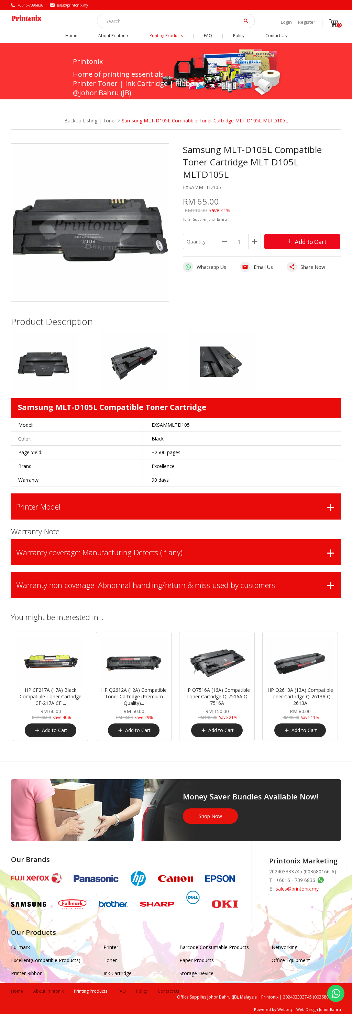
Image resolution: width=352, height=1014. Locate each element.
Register (306, 22)
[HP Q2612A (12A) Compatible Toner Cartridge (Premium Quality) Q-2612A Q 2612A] (134, 661)
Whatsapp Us (211, 267)
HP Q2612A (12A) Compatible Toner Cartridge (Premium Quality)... (134, 696)
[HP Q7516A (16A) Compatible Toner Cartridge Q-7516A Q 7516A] (217, 661)
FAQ (208, 36)
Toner (109, 120)
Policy (238, 36)
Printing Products (166, 36)
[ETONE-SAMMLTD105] (44, 389)
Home (71, 36)
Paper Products (196, 960)
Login (286, 22)
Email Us (257, 267)
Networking (284, 947)
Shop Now (210, 816)
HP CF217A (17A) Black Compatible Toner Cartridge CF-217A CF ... (50, 696)
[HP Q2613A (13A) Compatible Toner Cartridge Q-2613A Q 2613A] (300, 661)
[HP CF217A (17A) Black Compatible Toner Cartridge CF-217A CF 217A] (50, 661)
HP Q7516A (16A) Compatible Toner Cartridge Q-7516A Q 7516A (217, 696)
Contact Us (276, 36)
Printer (110, 947)
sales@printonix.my (72, 5)
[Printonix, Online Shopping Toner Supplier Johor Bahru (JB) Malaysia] (26, 18)
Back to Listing (80, 120)
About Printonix (113, 36)
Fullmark (20, 947)
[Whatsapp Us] (335, 993)
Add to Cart (306, 242)
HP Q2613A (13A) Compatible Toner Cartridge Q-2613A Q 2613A (300, 696)
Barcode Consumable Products (214, 947)
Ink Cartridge (117, 973)
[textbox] (171, 21)
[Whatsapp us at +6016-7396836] (320, 880)
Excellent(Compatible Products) (45, 960)
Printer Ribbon (27, 973)
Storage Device (196, 973)
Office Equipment (291, 960)
